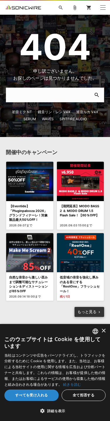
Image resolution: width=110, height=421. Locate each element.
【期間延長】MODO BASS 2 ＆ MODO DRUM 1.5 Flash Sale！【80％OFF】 (79, 210)
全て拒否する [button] (83, 394)
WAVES (48, 119)
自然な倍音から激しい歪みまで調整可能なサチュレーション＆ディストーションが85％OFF (28, 284)
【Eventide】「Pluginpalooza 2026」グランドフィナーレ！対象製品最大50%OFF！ (28, 213)
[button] (55, 410)
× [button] (103, 331)
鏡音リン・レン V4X (54, 112)
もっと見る (87, 311)
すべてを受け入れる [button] (31, 394)
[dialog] (55, 372)
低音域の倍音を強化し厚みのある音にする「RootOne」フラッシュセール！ (80, 284)
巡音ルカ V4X (87, 112)
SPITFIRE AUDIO (73, 119)
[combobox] (95, 331)
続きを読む (72, 384)
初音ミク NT (22, 112)
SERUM (29, 119)
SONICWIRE (23, 8)
